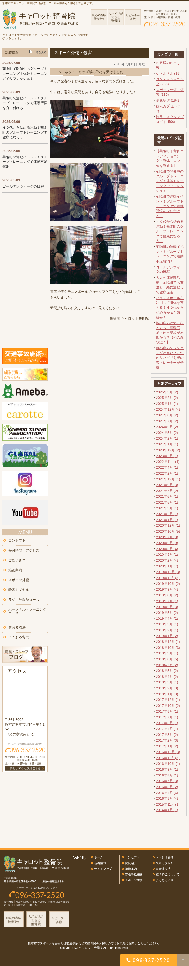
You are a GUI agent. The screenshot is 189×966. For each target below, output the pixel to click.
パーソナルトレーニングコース (27, 611)
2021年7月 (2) (167, 491)
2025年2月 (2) (167, 398)
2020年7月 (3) (167, 537)
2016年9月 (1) (167, 769)
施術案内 (15, 570)
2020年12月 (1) (168, 525)
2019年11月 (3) (168, 578)
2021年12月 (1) (168, 479)
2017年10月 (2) (168, 706)
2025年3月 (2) (167, 392)
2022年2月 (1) (167, 473)
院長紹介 (131, 863)
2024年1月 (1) (167, 444)
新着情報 (100, 863)
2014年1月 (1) (167, 810)
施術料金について (167, 874)
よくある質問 (18, 637)
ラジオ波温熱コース (23, 600)
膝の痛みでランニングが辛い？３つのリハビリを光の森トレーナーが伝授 (170, 357)
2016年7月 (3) (167, 781)
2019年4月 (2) (167, 618)
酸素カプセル (166, 106)
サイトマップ (103, 869)
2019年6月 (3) (167, 607)
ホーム (98, 857)
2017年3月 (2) (167, 735)
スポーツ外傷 (18, 580)
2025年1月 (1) (167, 404)
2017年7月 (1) (167, 717)
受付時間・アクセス (23, 550)
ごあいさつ (17, 560)
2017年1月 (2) (167, 746)
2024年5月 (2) (167, 433)
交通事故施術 (134, 874)
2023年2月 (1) (167, 456)
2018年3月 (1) (167, 682)
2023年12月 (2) (168, 450)
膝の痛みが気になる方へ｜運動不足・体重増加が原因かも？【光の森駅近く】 (170, 332)
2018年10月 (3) (168, 647)
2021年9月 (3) (167, 485)
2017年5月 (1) (167, 723)
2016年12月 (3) (168, 752)
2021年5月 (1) (167, 502)
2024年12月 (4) (168, 409)
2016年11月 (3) (168, 758)
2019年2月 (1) (167, 630)
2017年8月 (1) (167, 711)
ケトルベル (164, 73)
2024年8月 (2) (167, 415)
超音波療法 (17, 627)
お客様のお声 (166, 63)
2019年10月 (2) (168, 584)
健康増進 (163, 100)
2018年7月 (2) (167, 665)
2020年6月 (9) (167, 543)
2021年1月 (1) (167, 520)
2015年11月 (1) (168, 804)
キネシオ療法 (164, 857)
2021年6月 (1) (167, 496)
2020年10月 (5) (168, 531)
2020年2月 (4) (167, 560)
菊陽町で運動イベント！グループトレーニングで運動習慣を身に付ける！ (170, 206)
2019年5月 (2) (167, 613)
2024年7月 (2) (167, 421)
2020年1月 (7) (167, 566)
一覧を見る (40, 52)
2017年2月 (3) (167, 740)
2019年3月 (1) (167, 624)
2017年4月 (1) (167, 729)
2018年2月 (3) (167, 688)
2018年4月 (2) (167, 677)
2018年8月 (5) (167, 659)
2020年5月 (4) (167, 549)
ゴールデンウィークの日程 (23, 186)
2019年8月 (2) (167, 595)
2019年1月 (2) (167, 636)
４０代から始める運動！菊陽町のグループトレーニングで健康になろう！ (170, 231)
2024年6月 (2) (167, 427)
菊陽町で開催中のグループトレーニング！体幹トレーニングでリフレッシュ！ (170, 180)
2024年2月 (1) (167, 438)
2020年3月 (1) (167, 554)
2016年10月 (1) (168, 764)
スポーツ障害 (134, 880)
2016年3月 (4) (167, 798)
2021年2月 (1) (167, 514)
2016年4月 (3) (167, 793)
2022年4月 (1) (167, 467)
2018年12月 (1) (168, 642)
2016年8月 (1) (167, 775)
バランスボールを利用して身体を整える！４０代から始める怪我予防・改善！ (170, 307)
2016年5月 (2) (167, 787)
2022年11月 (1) (168, 462)
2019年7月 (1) (167, 601)
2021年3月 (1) (167, 508)
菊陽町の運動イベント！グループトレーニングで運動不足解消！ (24, 162)
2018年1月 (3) (167, 694)
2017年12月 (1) (168, 700)
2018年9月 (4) (167, 653)
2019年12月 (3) (168, 572)
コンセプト (17, 540)
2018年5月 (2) (167, 671)
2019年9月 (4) (167, 589)
